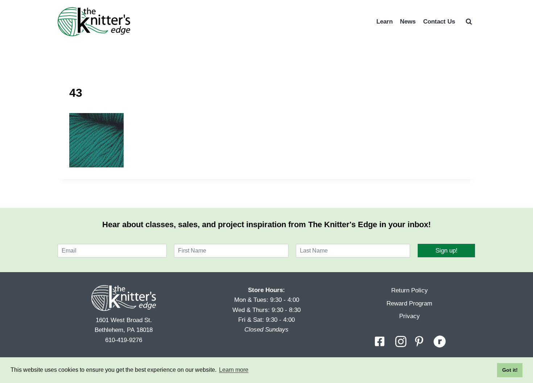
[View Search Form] (468, 21)
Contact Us (439, 21)
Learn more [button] (233, 370)
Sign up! (446, 250)
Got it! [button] (510, 370)
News (408, 21)
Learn (384, 21)
